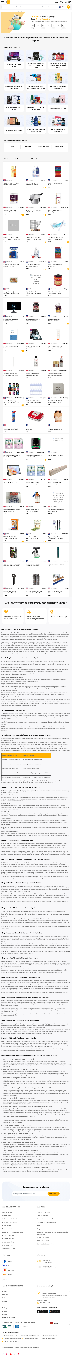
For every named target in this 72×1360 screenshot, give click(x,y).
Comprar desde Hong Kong (12, 1338)
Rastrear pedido (7, 1229)
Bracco (22, 262)
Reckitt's (21, 506)
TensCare (43, 180)
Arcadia (43, 343)
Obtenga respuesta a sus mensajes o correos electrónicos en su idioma (54, 1296)
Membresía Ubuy (8, 1242)
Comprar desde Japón (50, 1336)
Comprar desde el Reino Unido (30, 1336)
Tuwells (44, 506)
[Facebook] (3, 1354)
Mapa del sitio (7, 1225)
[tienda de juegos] (54, 1312)
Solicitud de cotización (10, 1219)
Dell (23, 316)
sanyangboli (42, 398)
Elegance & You (64, 370)
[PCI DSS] (6, 1326)
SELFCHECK (20, 343)
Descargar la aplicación (45, 1212)
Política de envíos (8, 1235)
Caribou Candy (19, 398)
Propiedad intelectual (9, 1222)
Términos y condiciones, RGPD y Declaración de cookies (52, 1233)
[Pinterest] (19, 1354)
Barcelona (5, 1295)
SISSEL (67, 588)
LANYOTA (43, 234)
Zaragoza (5, 1304)
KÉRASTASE (65, 343)
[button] (57, 2)
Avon (13, 147)
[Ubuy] (7, 2)
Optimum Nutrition (41, 452)
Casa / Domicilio (7, 11)
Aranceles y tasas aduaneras (12, 1232)
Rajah (67, 180)
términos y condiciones (11, 1350)
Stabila (66, 479)
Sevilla (4, 1301)
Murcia (4, 1311)
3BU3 (44, 534)
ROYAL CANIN (65, 207)
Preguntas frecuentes (44, 1229)
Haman (44, 588)
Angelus (43, 370)
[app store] (42, 1312)
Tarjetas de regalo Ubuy (45, 1244)
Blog (38, 1225)
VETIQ (22, 534)
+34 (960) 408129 (45, 1303)
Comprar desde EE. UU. (11, 1336)
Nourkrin (28, 147)
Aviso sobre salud (8, 1249)
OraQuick (66, 234)
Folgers (66, 289)
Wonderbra (65, 425)
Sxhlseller (43, 561)
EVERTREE (66, 561)
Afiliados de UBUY (43, 1241)
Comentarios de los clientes (47, 1219)
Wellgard (21, 207)
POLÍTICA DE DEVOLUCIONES (46, 1222)
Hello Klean (20, 588)
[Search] (68, 7)
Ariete (44, 425)
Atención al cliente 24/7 (49, 1293)
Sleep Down (59, 147)
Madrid (4, 1291)
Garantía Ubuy (7, 1245)
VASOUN (21, 479)
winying (22, 561)
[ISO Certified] (20, 1326)
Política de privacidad (28, 1350)
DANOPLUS (65, 534)
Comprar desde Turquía (11, 1341)
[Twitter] (15, 1354)
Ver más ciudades (8, 1318)
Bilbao (4, 1314)
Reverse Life (42, 262)
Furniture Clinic (43, 147)
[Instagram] (7, 1354)
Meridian (43, 316)
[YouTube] (11, 1354)
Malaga (5, 1308)
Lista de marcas (42, 1216)
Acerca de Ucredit (43, 1237)
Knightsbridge (64, 398)
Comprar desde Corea (31, 1338)
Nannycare (20, 452)
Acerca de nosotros (9, 1212)
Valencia (5, 1298)
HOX (22, 425)
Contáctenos (6, 1216)
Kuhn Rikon (43, 207)
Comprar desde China (48, 1338)
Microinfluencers (8, 1239)
